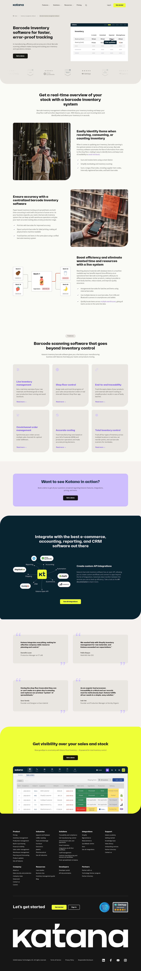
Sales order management (21, 849)
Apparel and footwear (43, 835)
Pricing (79, 5)
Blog (37, 879)
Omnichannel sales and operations (66, 841)
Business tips (40, 873)
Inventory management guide (45, 876)
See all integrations (70, 601)
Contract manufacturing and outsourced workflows (68, 856)
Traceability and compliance (68, 835)
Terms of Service (55, 960)
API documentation (65, 873)
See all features (18, 861)
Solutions (56, 5)
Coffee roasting (41, 838)
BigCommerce (86, 838)
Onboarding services (111, 846)
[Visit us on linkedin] (103, 960)
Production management (21, 841)
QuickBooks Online (88, 844)
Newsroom (16, 879)
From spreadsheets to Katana (68, 860)
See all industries (41, 855)
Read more (21, 402)
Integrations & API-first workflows (66, 849)
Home (16, 16)
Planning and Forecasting (21, 855)
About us (16, 870)
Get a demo (20, 56)
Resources (68, 5)
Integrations (87, 832)
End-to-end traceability (108, 385)
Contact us (108, 852)
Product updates (18, 858)
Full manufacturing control (67, 838)
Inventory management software (28, 16)
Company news (18, 876)
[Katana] (18, 5)
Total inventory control (107, 430)
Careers (15, 885)
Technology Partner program (91, 873)
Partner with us (87, 870)
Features (45, 5)
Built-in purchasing (19, 844)
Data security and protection (22, 873)
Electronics (39, 846)
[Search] (86, 5)
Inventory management (20, 838)
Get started (119, 5)
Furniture (39, 844)
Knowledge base (110, 841)
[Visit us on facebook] (110, 960)
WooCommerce (87, 841)
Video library (109, 844)
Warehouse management (21, 852)
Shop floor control (66, 385)
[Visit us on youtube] (118, 960)
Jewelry (38, 849)
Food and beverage (42, 841)
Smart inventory (64, 845)
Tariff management (65, 853)
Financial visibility (18, 846)
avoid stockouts (94, 154)
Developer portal (64, 870)
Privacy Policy (69, 960)
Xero (83, 846)
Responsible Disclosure (85, 960)
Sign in (74, 907)
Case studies (40, 870)
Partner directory (110, 849)
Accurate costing (65, 430)
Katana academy (110, 835)
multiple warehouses (108, 301)
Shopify (84, 835)
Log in (109, 5)
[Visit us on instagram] (125, 960)
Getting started (110, 838)
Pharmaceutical (41, 852)
